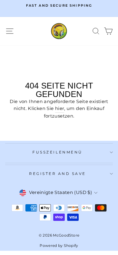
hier (59, 108)
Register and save (57, 174)
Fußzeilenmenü (57, 152)
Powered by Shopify (59, 245)
